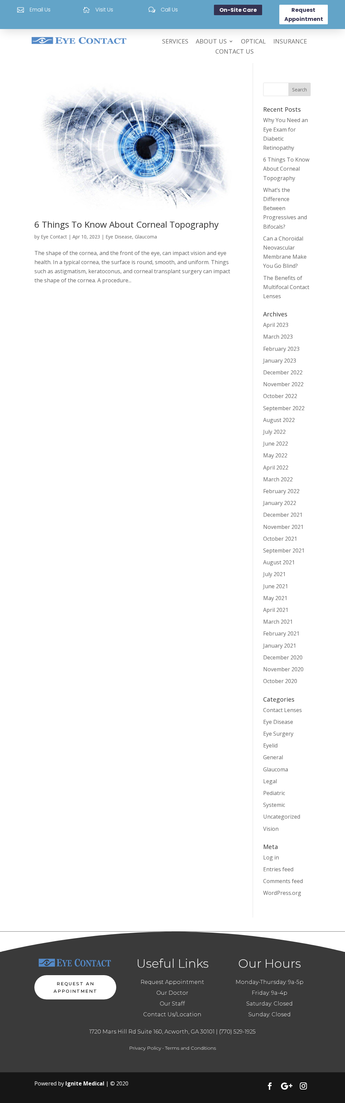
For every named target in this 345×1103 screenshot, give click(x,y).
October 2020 (280, 681)
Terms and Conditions (190, 1048)
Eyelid (270, 745)
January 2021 (279, 645)
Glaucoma (146, 236)
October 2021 (280, 538)
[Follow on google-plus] (287, 1086)
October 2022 (280, 396)
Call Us (169, 9)
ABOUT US (211, 42)
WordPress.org (282, 893)
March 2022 (278, 479)
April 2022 (275, 467)
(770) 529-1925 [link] (237, 1031)
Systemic (274, 805)
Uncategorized (281, 816)
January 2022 (279, 503)
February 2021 (281, 633)
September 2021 (284, 550)
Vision (271, 828)
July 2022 (274, 431)
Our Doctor (172, 993)
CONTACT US (234, 52)
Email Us (40, 9)
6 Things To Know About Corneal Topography (126, 224)
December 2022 (283, 372)
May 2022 (275, 455)
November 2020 (283, 669)
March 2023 (278, 336)
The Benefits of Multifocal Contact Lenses (286, 287)
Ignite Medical (84, 1083)
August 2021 (279, 562)
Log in (271, 857)
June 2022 (275, 443)
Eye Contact (54, 236)
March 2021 (278, 621)
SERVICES (175, 42)
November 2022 (283, 384)
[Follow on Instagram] (303, 1086)
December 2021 (283, 514)
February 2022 (281, 491)
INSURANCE (290, 42)
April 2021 (275, 610)
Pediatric (274, 793)
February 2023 (281, 348)
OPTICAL (253, 42)
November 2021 (283, 527)
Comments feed (283, 881)
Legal (270, 781)
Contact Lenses (282, 710)
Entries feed (278, 869)
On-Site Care (238, 10)
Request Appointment (303, 14)
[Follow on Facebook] (270, 1086)
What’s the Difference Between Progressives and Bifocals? (285, 208)
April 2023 (275, 325)
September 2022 (284, 408)
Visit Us (104, 9)
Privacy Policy (145, 1048)
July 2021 (274, 574)
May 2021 (275, 598)
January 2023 (279, 360)
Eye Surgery (278, 733)
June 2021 (275, 586)
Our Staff (172, 1003)
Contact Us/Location (172, 1014)
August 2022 (279, 420)
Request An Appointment (75, 987)
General (273, 757)
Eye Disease (118, 236)
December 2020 (283, 657)
